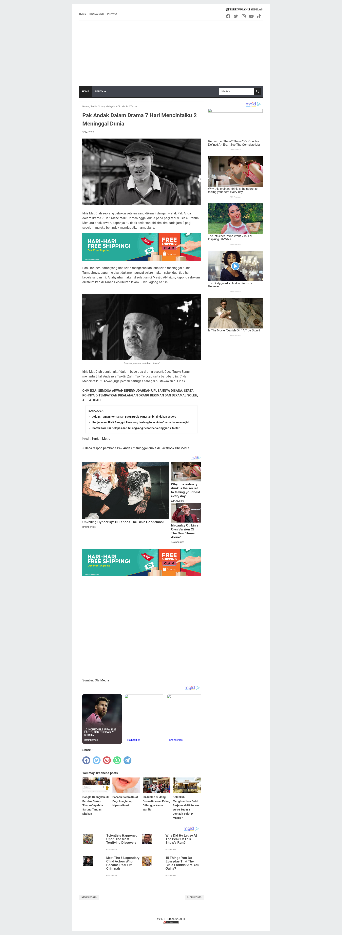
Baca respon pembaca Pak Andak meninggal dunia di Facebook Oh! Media (137, 448)
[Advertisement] (171, 50)
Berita (99, 91)
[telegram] (127, 760)
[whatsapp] (117, 760)
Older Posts (194, 897)
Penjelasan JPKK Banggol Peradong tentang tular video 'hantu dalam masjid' (140, 422)
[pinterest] (107, 760)
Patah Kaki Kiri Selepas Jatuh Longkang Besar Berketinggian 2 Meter (136, 428)
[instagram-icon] (243, 16)
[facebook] (86, 760)
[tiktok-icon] (259, 16)
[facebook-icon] (228, 16)
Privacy (112, 13)
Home (82, 13)
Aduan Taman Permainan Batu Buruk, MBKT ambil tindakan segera (134, 416)
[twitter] (97, 760)
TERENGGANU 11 (175, 919)
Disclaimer (96, 13)
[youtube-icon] (251, 16)
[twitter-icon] (236, 16)
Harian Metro (101, 439)
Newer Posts (89, 897)
